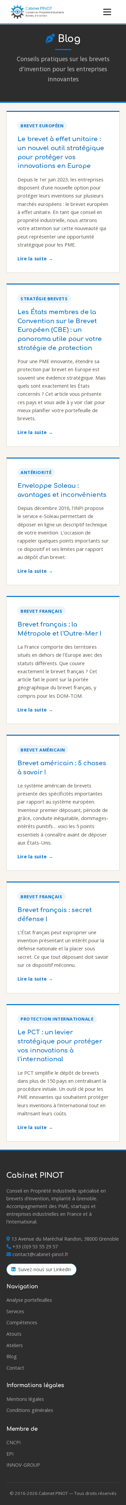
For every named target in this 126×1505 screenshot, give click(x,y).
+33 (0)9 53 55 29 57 (35, 1246)
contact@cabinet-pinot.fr (40, 1254)
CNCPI (13, 1442)
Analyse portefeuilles (29, 1300)
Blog (11, 1356)
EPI (9, 1454)
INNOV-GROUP (23, 1465)
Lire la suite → (35, 258)
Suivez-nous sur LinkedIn (44, 1269)
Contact (15, 1368)
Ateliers (14, 1345)
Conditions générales (29, 1410)
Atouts (14, 1334)
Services (15, 1311)
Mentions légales (25, 1399)
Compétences (21, 1322)
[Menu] (107, 11)
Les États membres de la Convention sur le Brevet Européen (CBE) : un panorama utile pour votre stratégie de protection (59, 330)
